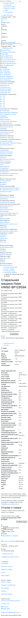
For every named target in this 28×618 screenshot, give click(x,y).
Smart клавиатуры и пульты (8, 114)
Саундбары (3, 116)
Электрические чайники (7, 197)
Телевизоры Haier (5, 92)
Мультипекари (4, 211)
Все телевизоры (5, 69)
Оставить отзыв (21, 521)
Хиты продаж (5, 588)
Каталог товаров (9, 3)
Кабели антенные (5, 119)
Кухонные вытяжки (5, 191)
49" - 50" (2, 101)
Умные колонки (4, 134)
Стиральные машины (6, 141)
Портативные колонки (6, 132)
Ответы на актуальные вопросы (10, 600)
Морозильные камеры (6, 175)
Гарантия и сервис (9, 8)
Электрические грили (6, 209)
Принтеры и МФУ (5, 258)
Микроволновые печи (6, 206)
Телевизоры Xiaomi (5, 89)
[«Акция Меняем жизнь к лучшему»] (9, 535)
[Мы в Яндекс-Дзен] (5, 22)
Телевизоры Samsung (6, 83)
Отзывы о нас (5, 603)
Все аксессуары (4, 110)
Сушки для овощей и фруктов (9, 213)
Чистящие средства (6, 123)
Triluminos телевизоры (6, 78)
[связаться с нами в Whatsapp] (1, 28)
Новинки (3, 591)
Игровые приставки (6, 254)
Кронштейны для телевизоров (9, 112)
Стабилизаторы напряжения (8, 121)
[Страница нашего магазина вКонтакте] (4, 606)
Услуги (6, 10)
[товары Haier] (3, 336)
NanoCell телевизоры (6, 76)
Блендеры (3, 184)
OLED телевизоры (5, 74)
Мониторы (3, 242)
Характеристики (9, 343)
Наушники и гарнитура (7, 137)
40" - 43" (2, 99)
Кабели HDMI (4, 117)
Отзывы (6, 345)
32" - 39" (2, 98)
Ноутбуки (3, 251)
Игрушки (2, 261)
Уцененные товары (6, 594)
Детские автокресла (6, 265)
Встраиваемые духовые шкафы (9, 189)
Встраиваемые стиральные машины (10, 143)
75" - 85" (2, 107)
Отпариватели (4, 168)
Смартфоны (3, 234)
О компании (7, 5)
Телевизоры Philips (5, 90)
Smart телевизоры (5, 80)
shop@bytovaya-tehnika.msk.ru (10, 504)
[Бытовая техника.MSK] (8, 541)
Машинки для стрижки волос (8, 224)
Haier (16, 354)
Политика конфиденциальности (10, 612)
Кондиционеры (4, 150)
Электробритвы (4, 222)
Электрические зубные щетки (9, 231)
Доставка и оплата (9, 6)
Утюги (2, 164)
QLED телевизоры (5, 72)
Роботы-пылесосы (5, 161)
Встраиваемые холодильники (9, 173)
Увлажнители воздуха (6, 152)
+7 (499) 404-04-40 (7, 15)
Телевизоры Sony (5, 87)
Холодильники (4, 171)
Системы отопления (6, 153)
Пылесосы (3, 157)
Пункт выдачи (8, 12)
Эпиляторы (3, 227)
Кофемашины (4, 198)
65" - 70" (2, 105)
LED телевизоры (5, 71)
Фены (1, 216)
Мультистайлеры (5, 218)
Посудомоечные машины (7, 202)
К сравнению (14, 334)
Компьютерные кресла (6, 247)
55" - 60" (2, 103)
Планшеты (3, 236)
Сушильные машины (6, 144)
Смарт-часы (3, 238)
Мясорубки (3, 182)
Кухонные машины (5, 180)
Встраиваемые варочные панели (9, 188)
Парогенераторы (5, 166)
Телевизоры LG (4, 85)
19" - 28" (2, 96)
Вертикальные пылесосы (7, 159)
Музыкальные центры (6, 126)
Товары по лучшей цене (8, 585)
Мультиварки (4, 207)
